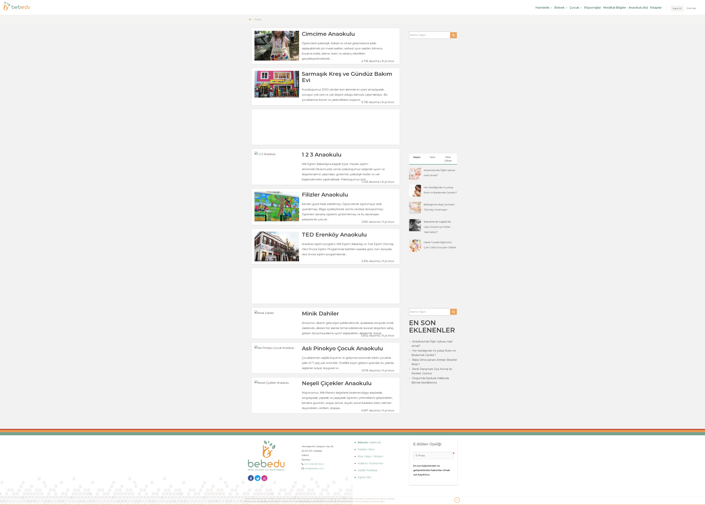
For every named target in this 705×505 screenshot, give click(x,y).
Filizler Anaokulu (325, 194)
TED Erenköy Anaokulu (334, 234)
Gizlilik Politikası (367, 470)
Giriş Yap (691, 8)
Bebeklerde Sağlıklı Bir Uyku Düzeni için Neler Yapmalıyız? (437, 226)
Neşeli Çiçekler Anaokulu (337, 383)
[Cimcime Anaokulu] (276, 46)
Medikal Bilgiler (614, 7)
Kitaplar (656, 7)
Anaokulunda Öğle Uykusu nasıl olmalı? (431, 344)
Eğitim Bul (364, 477)
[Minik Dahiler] (276, 313)
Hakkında (369, 442)
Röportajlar (592, 7)
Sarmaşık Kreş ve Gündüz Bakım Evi (347, 76)
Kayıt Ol (677, 8)
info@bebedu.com (314, 468)
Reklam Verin (366, 449)
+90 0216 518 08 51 (313, 464)
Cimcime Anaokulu (328, 33)
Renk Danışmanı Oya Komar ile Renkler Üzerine (431, 371)
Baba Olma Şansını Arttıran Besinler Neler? (434, 362)
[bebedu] (250, 19)
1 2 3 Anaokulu (321, 154)
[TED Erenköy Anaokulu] (276, 246)
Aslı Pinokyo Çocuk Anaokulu (342, 348)
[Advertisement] (325, 127)
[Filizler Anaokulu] (276, 206)
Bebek (559, 7)
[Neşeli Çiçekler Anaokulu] (276, 382)
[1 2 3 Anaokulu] (276, 154)
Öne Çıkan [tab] (448, 159)
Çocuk (574, 7)
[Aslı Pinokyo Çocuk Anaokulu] (276, 347)
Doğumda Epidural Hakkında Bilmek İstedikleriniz (430, 380)
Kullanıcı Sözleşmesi (370, 463)
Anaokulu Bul (638, 7)
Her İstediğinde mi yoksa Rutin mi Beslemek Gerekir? (433, 353)
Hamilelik (542, 7)
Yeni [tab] (432, 157)
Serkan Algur (379, 501)
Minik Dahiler (320, 313)
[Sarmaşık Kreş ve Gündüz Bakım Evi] (276, 84)
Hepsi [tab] (416, 157)
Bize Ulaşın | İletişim (370, 456)
